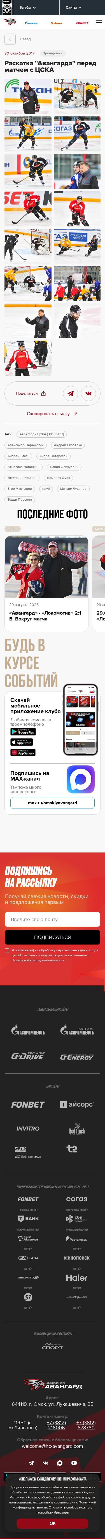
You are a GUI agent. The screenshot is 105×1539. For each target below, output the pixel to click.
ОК (53, 1523)
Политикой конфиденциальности (38, 960)
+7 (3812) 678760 (85, 1425)
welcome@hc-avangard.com (52, 1446)
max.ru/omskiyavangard (52, 803)
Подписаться (52, 937)
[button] (31, 393)
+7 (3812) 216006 (56, 1425)
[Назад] (10, 39)
